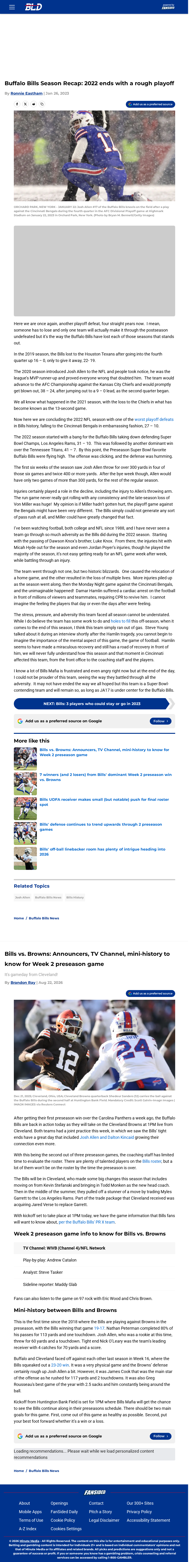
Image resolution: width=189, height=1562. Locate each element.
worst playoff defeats (154, 419)
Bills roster (151, 1161)
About (24, 1503)
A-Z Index (27, 1528)
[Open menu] (12, 7)
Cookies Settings (66, 1528)
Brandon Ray (23, 982)
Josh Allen (22, 897)
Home (19, 918)
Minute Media (29, 1541)
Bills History (75, 897)
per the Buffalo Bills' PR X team (87, 1222)
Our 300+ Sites (140, 1503)
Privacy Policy (139, 1511)
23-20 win (60, 1365)
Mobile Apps (30, 1511)
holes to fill (120, 621)
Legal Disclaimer (104, 1520)
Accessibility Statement (148, 1520)
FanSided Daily (64, 1511)
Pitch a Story (100, 1511)
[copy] (42, 104)
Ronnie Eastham (27, 93)
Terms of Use (31, 1520)
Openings (59, 1503)
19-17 (99, 1328)
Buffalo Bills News (48, 897)
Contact (96, 1503)
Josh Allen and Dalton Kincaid (107, 1137)
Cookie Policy (63, 1520)
